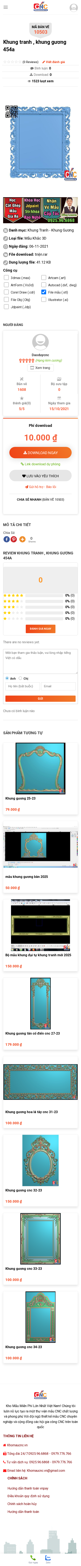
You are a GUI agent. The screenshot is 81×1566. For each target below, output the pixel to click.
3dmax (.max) (20, 278)
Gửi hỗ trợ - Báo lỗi (42, 487)
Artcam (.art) (57, 278)
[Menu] (5, 7)
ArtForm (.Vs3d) (22, 285)
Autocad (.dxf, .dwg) (62, 285)
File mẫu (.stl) (58, 292)
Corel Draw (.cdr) (23, 292)
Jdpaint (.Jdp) (21, 307)
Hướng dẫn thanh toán (23, 1512)
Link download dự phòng (42, 464)
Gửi (40, 698)
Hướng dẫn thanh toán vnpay (27, 1488)
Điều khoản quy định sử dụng (28, 1496)
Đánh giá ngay (40, 628)
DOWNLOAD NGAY (42, 453)
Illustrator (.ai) (58, 300)
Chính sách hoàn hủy (22, 1504)
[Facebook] (7, 539)
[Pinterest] (14, 539)
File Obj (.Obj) (20, 300)
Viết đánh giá (55, 62)
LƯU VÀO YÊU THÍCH (42, 476)
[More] (22, 539)
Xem (42, 368)
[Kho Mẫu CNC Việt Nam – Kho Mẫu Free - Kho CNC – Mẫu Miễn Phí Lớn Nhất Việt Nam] (40, 7)
